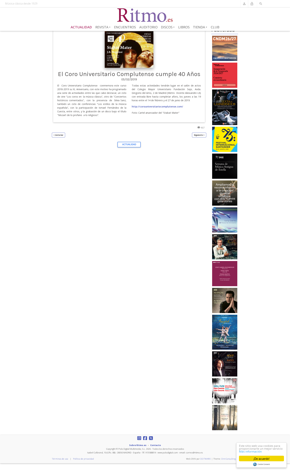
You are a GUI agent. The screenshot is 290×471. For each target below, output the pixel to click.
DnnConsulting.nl (229, 458)
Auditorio (148, 27)
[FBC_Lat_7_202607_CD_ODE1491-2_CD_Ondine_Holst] (224, 363)
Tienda (200, 27)
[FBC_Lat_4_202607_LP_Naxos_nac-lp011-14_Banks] (224, 219)
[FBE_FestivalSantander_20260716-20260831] (224, 139)
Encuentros (125, 27)
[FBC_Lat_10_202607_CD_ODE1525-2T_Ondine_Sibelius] (224, 246)
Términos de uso (60, 458)
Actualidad (81, 27)
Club (215, 27)
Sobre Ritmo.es (137, 445)
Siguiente (198, 135)
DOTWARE (205, 458)
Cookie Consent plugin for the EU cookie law (261, 464)
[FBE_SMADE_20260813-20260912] (224, 166)
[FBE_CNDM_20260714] (224, 48)
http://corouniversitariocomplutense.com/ (157, 106)
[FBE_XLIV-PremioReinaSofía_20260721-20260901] (224, 192)
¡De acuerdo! (261, 458)
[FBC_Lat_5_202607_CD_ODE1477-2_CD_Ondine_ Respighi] (224, 300)
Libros (184, 27)
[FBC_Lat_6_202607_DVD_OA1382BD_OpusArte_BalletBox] (224, 332)
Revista (103, 27)
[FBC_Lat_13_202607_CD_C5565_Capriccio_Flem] (224, 390)
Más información (250, 451)
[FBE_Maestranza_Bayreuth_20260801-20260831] (224, 74)
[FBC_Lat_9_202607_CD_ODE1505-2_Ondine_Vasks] (224, 417)
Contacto (155, 445)
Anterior (59, 135)
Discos (168, 27)
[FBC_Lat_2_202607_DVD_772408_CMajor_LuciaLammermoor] (224, 107)
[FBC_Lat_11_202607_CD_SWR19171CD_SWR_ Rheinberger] (224, 273)
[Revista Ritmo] (145, 15)
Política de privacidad (83, 458)
